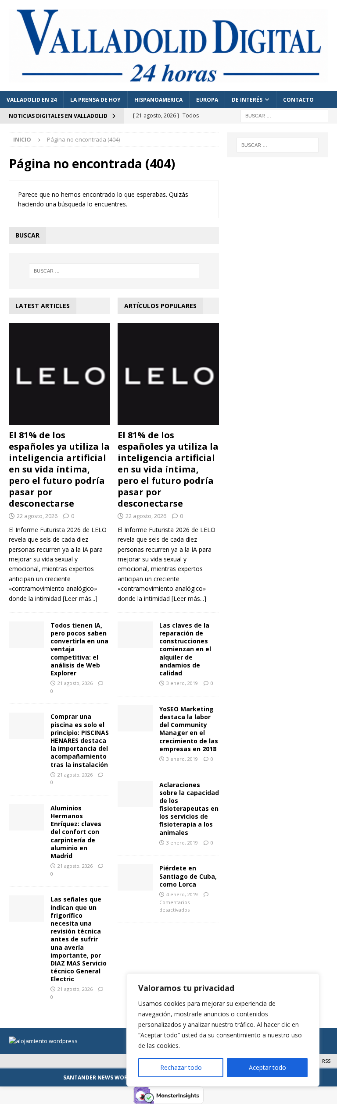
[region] (222, 1029)
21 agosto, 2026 (75, 683)
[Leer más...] (80, 598)
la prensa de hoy (95, 99)
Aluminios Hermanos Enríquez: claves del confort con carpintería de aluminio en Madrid (75, 832)
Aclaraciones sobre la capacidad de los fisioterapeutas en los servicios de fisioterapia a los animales (189, 809)
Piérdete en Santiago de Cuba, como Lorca (188, 876)
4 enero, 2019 (182, 894)
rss (326, 1061)
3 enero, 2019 (182, 683)
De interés (247, 99)
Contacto (298, 99)
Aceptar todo (267, 1067)
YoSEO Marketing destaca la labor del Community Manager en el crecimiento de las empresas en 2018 (188, 729)
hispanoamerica (158, 99)
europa (207, 99)
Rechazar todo (181, 1067)
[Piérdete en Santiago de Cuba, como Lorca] (135, 877)
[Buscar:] (284, 115)
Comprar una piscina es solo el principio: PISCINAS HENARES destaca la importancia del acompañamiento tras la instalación (79, 740)
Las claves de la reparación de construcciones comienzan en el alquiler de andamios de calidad (185, 649)
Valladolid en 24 (32, 99)
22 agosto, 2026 (37, 516)
